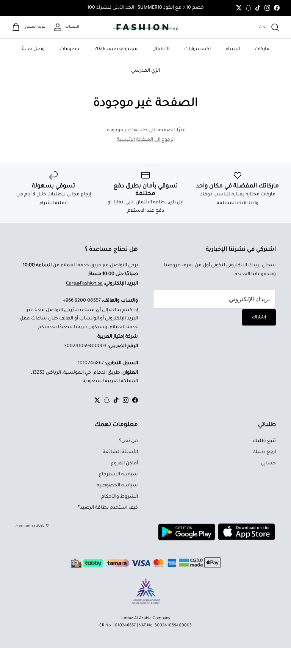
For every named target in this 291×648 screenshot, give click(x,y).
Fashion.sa (25, 526)
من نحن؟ (128, 441)
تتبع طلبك (264, 441)
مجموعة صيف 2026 (116, 49)
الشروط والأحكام (119, 497)
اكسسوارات (197, 49)
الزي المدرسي (145, 71)
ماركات (262, 49)
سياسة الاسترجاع (118, 474)
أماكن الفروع (124, 463)
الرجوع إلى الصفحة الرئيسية (146, 140)
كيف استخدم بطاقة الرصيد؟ (108, 508)
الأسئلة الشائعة (120, 452)
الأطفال (160, 49)
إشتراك (259, 317)
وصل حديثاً (33, 49)
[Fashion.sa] (146, 27)
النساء (232, 49)
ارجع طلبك (264, 452)
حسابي (268, 463)
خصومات (69, 49)
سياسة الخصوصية (117, 485)
